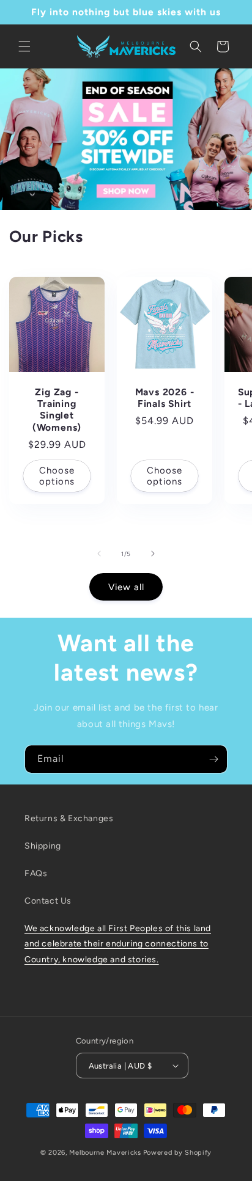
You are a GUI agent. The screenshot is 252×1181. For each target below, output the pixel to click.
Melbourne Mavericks (105, 1153)
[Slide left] (99, 553)
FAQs (35, 873)
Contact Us (48, 901)
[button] (24, 46)
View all (126, 587)
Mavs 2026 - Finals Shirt (165, 397)
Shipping (42, 846)
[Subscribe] (213, 759)
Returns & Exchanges (68, 818)
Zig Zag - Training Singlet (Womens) (56, 409)
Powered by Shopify (177, 1153)
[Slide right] (152, 553)
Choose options (57, 475)
